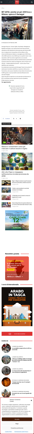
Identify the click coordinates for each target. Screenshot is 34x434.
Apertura (4, 143)
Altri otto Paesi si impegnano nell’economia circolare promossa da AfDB (15, 174)
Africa (3, 8)
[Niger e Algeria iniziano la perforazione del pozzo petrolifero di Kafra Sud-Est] (6, 182)
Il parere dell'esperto (17, 346)
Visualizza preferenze (17, 428)
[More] (20, 118)
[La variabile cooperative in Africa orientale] (6, 348)
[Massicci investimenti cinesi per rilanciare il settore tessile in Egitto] (17, 136)
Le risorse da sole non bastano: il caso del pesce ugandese (21, 371)
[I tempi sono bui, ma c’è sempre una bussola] (6, 382)
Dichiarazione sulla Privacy (21, 431)
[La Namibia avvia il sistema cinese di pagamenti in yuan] (6, 197)
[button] (31, 400)
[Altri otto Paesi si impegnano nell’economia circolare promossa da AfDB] (17, 161)
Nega (17, 423)
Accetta (17, 419)
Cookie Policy (8, 431)
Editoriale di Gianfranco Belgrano (20, 380)
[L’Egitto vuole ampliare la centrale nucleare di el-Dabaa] (6, 190)
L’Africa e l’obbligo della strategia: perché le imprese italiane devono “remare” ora (22, 360)
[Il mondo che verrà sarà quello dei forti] (6, 393)
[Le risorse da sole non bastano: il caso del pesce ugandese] (6, 370)
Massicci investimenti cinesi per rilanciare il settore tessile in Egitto (14, 148)
